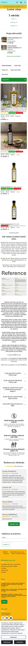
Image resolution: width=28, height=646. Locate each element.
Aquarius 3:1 (14, 22)
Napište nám (4, 570)
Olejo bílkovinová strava (17, 552)
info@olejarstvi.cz (6, 613)
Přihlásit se (6, 544)
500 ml (12, 116)
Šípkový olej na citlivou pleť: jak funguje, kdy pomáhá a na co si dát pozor (14, 590)
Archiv (4, 601)
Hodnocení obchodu (14, 462)
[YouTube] (11, 618)
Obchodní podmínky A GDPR (9, 566)
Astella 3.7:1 (14, 25)
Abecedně (5, 74)
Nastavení (13, 637)
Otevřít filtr (6, 79)
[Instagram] (7, 618)
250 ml (7, 116)
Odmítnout (7, 642)
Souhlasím (20, 642)
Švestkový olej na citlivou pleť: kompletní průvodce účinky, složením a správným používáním (13, 584)
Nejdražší (5, 70)
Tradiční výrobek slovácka (18, 553)
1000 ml (12, 155)
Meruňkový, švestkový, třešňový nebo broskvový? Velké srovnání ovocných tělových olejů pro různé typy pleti (14, 595)
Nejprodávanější (15, 70)
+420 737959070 (5, 614)
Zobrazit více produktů (13, 56)
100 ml (2, 116)
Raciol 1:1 (14, 19)
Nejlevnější (17, 65)
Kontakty (3, 568)
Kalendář (3, 572)
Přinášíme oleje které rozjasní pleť (10, 564)
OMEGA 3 (5, 552)
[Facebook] (3, 618)
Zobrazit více (14, 524)
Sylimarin (6, 553)
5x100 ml (17, 116)
